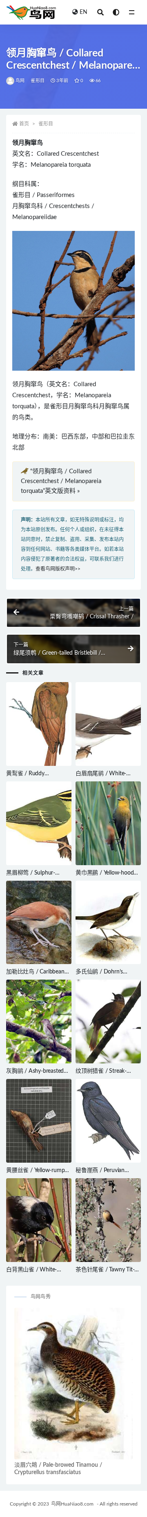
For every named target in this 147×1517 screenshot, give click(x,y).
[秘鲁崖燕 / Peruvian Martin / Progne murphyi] (108, 1121)
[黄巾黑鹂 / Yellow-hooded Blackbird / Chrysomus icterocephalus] (108, 823)
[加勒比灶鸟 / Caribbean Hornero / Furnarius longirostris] (38, 922)
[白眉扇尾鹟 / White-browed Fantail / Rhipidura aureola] (108, 724)
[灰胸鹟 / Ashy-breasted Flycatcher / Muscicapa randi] (38, 1021)
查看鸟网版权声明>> (58, 568)
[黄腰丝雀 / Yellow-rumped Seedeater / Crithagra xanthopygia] (38, 1121)
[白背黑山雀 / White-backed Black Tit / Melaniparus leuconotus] (38, 1220)
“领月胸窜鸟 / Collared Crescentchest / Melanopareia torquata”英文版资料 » (61, 481)
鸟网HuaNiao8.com (72, 1503)
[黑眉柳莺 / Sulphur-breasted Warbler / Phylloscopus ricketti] (38, 823)
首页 (24, 123)
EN (83, 12)
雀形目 (38, 80)
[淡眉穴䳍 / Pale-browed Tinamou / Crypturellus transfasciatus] (73, 1383)
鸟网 (20, 80)
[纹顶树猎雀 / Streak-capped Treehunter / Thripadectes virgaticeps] (108, 1021)
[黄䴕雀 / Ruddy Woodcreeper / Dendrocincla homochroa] (38, 724)
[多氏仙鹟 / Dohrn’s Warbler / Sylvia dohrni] (108, 922)
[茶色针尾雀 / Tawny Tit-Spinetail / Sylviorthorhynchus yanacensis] (108, 1220)
